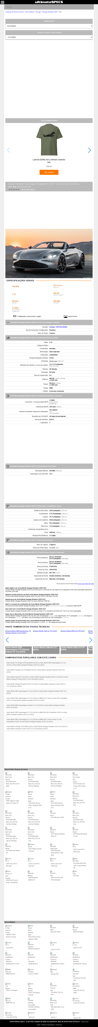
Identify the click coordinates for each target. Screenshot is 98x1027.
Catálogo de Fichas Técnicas (14, 12)
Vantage (38, 12)
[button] (89, 150)
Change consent (85, 1021)
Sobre (39, 1024)
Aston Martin (29, 12)
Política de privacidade (48, 1024)
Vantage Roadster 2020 (49, 12)
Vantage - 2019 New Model (58, 327)
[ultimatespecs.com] (49, 2)
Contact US (58, 1024)
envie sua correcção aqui (86, 583)
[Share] (91, 6)
